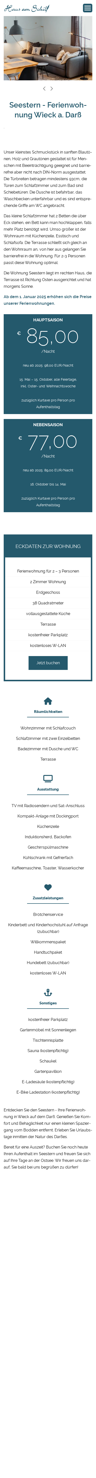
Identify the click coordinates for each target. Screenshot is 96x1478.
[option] (48, 48)
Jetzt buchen (48, 663)
